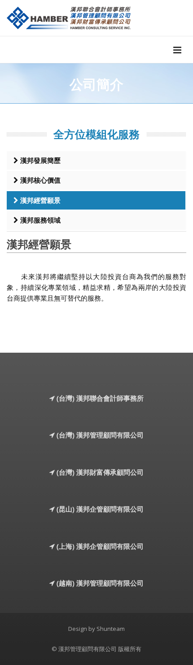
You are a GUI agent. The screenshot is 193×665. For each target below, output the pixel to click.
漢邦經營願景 (39, 200)
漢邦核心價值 (39, 179)
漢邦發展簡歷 (39, 160)
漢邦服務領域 (39, 219)
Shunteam (110, 629)
